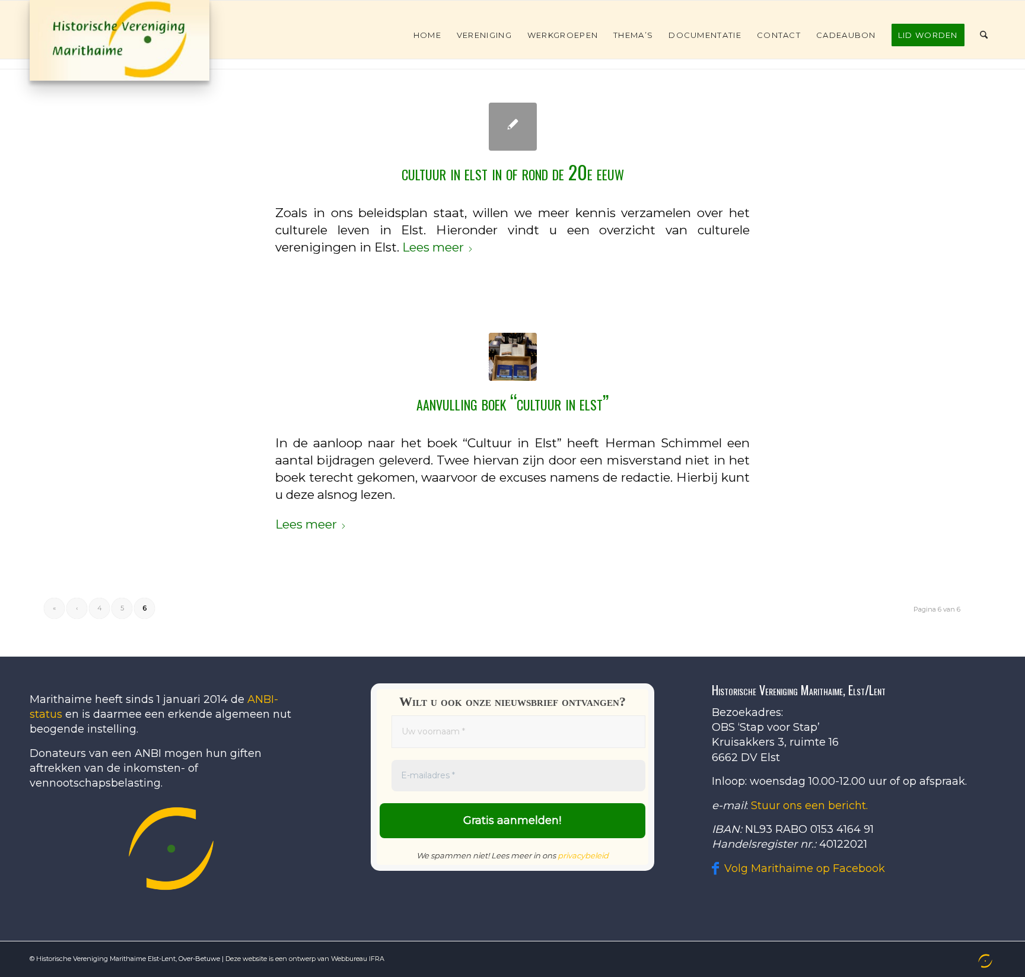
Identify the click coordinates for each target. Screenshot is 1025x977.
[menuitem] (427, 35)
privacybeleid (583, 855)
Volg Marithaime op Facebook (804, 868)
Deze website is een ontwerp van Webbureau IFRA (304, 958)
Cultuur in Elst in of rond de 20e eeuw (513, 172)
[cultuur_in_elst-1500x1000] (513, 357)
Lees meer (433, 247)
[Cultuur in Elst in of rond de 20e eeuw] (513, 127)
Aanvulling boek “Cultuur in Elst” (512, 402)
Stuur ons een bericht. (809, 805)
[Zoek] (983, 35)
